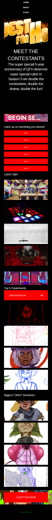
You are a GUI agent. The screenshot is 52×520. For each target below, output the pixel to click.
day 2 (26, 140)
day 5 (26, 161)
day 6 (26, 168)
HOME (26, 2)
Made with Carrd (26, 512)
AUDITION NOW (26, 497)
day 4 (26, 154)
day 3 (26, 147)
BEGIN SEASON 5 (28, 117)
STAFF (26, 12)
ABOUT (26, 7)
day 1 (26, 133)
